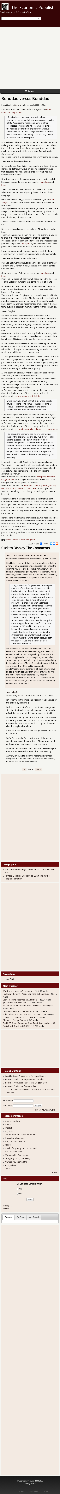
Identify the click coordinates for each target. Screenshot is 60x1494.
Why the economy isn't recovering (18, 991)
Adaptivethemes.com (40, 1491)
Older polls (7, 1205)
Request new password (44, 1109)
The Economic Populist (32, 7)
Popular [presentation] (8, 1217)
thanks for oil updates (14, 1138)
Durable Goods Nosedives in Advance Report (25, 1076)
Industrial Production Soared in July (20, 1086)
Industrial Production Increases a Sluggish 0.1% (26, 1082)
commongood (23, 558)
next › (30, 769)
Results (6, 1208)
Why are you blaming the (16, 1162)
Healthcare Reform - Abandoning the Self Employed (26, 994)
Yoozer (8, 1144)
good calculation (12, 1121)
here (42, 182)
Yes (20, 1189)
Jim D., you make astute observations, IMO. (27, 555)
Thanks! (8, 1128)
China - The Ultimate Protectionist (18, 1017)
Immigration (10, 1165)
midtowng (17, 105)
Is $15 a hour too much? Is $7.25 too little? (22, 1014)
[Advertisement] (30, 58)
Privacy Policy (30, 1483)
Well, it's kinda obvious (15, 1141)
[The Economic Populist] (5, 9)
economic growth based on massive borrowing (36, 429)
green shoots (12, 539)
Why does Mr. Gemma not (17, 1155)
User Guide (10, 979)
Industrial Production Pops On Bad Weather (24, 1079)
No (20, 1193)
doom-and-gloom (27, 539)
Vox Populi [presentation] (34, 1217)
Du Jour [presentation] (20, 1217)
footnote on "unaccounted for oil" (20, 1134)
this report (25, 243)
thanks (8, 1124)
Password (7, 1105)
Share (45, 544)
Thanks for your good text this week (21, 1148)
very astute (10, 1131)
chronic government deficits (27, 396)
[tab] (8, 1217)
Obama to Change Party (14, 1020)
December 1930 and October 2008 (18, 1011)
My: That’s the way (13, 1151)
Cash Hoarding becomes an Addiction (20, 999)
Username (8, 1100)
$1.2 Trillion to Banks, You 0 (15, 1002)
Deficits (8, 1168)
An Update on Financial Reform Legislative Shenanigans (28, 1005)
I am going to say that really (17, 1158)
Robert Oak (22, 695)
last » (38, 769)
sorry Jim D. (12, 692)
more (54, 1172)
